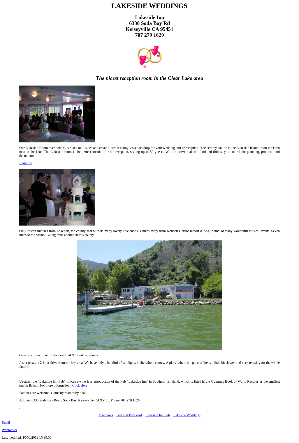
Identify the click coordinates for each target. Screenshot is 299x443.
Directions (106, 415)
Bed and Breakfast (129, 415)
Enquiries (25, 163)
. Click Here (78, 385)
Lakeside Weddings (187, 415)
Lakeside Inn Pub (158, 415)
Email (6, 422)
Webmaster (9, 430)
